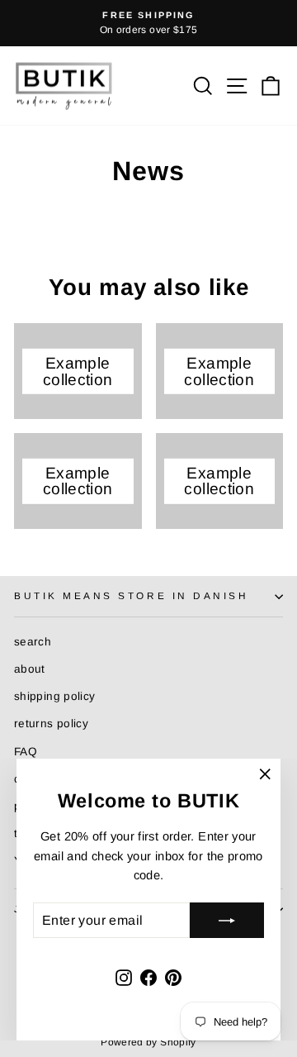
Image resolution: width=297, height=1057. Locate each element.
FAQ (25, 751)
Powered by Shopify (148, 1042)
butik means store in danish (131, 595)
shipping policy (55, 696)
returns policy (51, 723)
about (29, 669)
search (32, 642)
